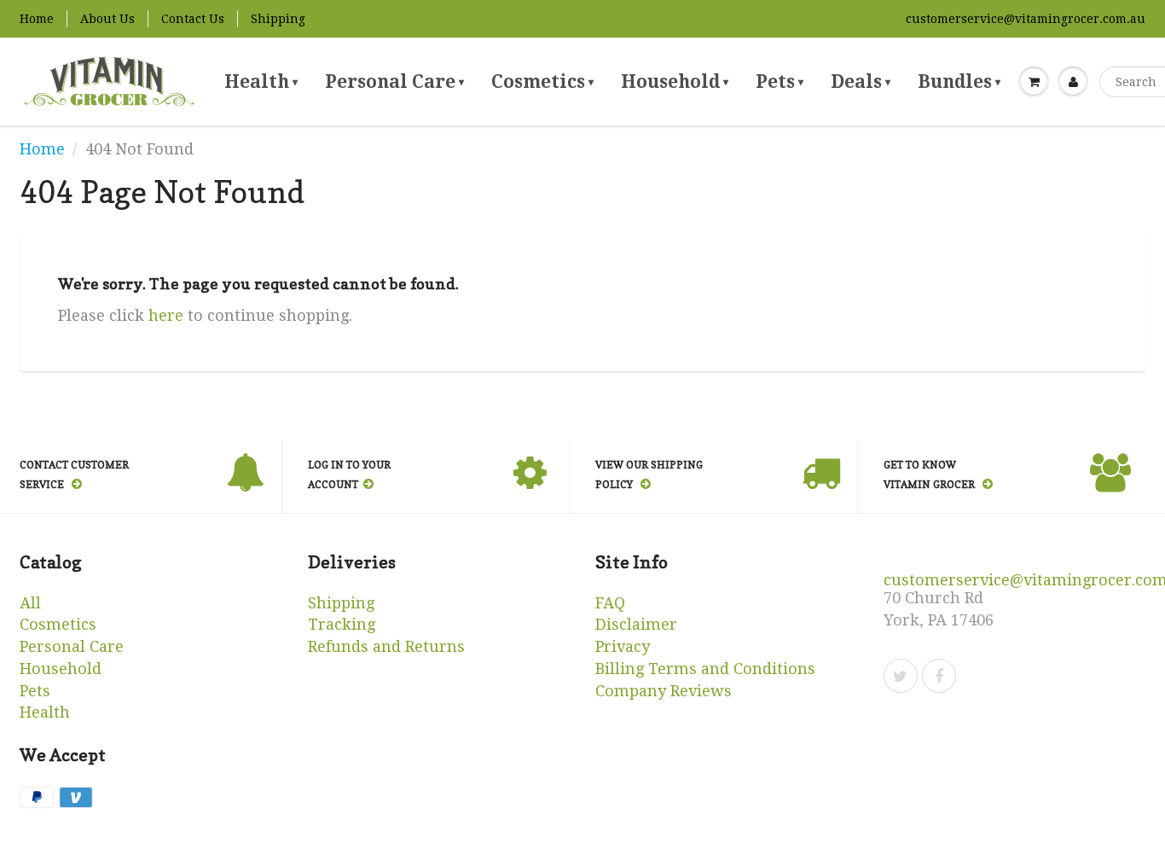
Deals (860, 81)
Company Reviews (663, 691)
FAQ (610, 603)
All (30, 603)
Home (37, 19)
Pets (779, 81)
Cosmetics (542, 81)
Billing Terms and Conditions (705, 669)
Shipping (278, 19)
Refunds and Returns (386, 646)
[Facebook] (939, 676)
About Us (107, 19)
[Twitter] (901, 676)
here (165, 315)
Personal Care (394, 81)
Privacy (622, 646)
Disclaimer (636, 624)
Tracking (341, 624)
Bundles (959, 81)
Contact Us (192, 19)
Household (674, 81)
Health (261, 81)
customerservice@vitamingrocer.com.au (1025, 19)
